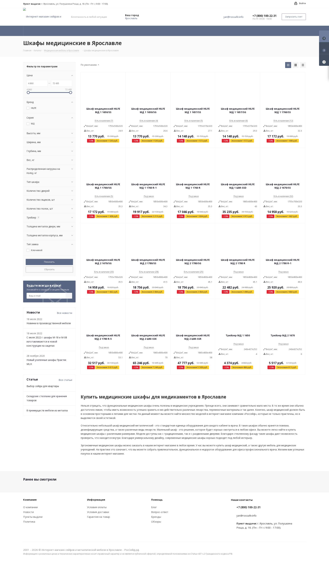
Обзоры (156, 521)
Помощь (157, 499)
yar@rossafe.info (233, 17)
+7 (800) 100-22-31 (264, 16)
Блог (154, 507)
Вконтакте (303, 550)
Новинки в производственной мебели (49, 323)
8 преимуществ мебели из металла (47, 410)
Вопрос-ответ (159, 512)
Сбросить (49, 269)
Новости (28, 512)
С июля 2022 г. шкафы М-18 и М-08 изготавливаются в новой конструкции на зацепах (47, 341)
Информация (96, 499)
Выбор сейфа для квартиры (43, 386)
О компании (30, 507)
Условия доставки (98, 512)
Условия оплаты (97, 507)
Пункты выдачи (32, 516)
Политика (29, 521)
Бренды (156, 516)
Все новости (64, 313)
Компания (29, 499)
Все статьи (65, 380)
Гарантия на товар (98, 516)
